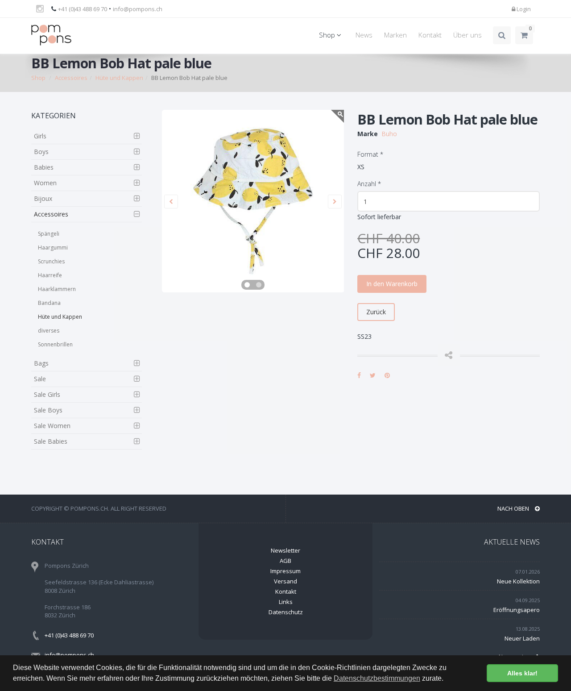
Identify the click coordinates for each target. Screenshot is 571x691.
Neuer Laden (522, 638)
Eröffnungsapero (516, 610)
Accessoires (51, 214)
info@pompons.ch (137, 9)
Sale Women (52, 425)
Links (286, 602)
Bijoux (43, 198)
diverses (48, 330)
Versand (285, 581)
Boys (41, 151)
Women (45, 183)
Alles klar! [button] (522, 673)
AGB (285, 561)
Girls (40, 136)
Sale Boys (48, 410)
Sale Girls (47, 394)
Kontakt (430, 35)
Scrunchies (51, 261)
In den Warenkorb (392, 283)
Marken (395, 35)
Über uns (467, 35)
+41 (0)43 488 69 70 (82, 9)
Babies (44, 167)
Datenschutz (286, 612)
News (364, 35)
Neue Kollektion (518, 581)
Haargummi (53, 247)
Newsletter (285, 550)
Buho (389, 133)
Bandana (49, 303)
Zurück (376, 312)
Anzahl (369, 183)
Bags (41, 363)
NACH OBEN (513, 508)
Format (370, 154)
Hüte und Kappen (60, 317)
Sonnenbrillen (55, 344)
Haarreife (50, 275)
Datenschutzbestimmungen (377, 678)
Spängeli (48, 233)
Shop (328, 35)
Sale (40, 379)
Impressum (285, 571)
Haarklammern (57, 289)
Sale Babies (50, 441)
